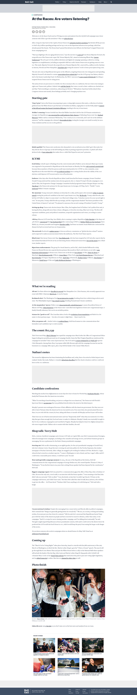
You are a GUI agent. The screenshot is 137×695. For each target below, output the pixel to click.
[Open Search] (111, 2)
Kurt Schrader (36, 258)
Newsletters (70, 693)
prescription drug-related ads (67, 74)
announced (43, 222)
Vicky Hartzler (90, 219)
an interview (48, 403)
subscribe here (68, 38)
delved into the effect (68, 360)
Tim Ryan (35, 186)
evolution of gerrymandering (80, 314)
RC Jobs (84, 691)
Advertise (84, 689)
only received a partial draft (94, 166)
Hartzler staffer (65, 224)
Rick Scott (53, 294)
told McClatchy (65, 86)
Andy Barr (66, 258)
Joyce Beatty (78, 252)
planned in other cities (69, 558)
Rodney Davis (82, 258)
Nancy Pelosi (40, 619)
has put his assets (92, 240)
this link (48, 626)
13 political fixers (63, 321)
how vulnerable (47, 152)
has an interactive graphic (65, 298)
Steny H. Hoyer (93, 252)
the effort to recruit (57, 291)
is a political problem (63, 171)
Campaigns (38, 15)
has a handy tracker (58, 301)
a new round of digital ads (87, 77)
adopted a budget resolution (79, 43)
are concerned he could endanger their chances (63, 115)
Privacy (76, 691)
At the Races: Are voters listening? (60, 19)
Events (69, 691)
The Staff (77, 693)
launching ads (62, 67)
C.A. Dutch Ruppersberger (84, 255)
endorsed (35, 188)
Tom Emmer (98, 258)
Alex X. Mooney (51, 335)
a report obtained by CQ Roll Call (86, 340)
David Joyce (43, 260)
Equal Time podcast (57, 555)
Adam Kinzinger (48, 307)
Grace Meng (63, 255)
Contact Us (77, 689)
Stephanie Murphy (93, 394)
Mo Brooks (83, 195)
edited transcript (42, 558)
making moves (54, 231)
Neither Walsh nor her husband (90, 222)
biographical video (66, 120)
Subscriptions (85, 693)
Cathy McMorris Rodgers (63, 260)
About (69, 689)
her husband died (56, 222)
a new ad (80, 55)
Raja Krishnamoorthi (45, 255)
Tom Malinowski (64, 238)
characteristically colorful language (70, 305)
